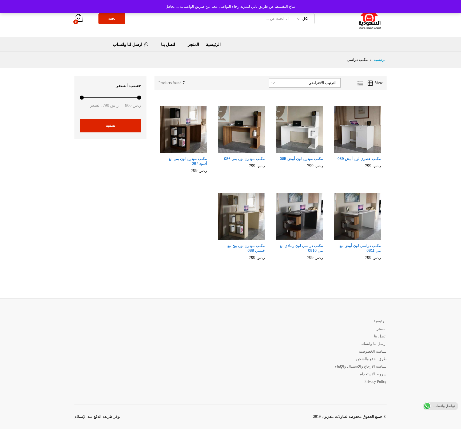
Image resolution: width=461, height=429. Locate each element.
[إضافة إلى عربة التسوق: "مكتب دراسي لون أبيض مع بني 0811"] (362, 236)
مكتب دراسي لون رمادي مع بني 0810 (301, 248)
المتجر (193, 44)
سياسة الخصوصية (373, 351)
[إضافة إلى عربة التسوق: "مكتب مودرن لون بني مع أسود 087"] (188, 149)
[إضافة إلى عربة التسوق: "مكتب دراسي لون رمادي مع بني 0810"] (304, 236)
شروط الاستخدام (373, 374)
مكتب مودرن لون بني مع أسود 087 (188, 161)
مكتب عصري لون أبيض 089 (359, 158)
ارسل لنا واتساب (127, 44)
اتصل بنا (168, 44)
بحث (112, 19)
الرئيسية (213, 44)
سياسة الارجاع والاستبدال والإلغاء (361, 366)
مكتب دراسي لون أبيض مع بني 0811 (360, 248)
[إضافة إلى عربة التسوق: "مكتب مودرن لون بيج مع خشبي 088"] (246, 236)
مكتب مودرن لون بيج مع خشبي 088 (246, 248)
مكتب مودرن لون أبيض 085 (301, 158)
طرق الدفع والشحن (371, 359)
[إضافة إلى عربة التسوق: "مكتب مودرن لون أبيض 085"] (304, 149)
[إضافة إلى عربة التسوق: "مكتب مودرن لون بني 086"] (246, 149)
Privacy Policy (375, 382)
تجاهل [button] (170, 7)
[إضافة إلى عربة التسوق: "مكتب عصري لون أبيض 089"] (362, 149)
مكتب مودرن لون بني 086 (244, 158)
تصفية (110, 126)
